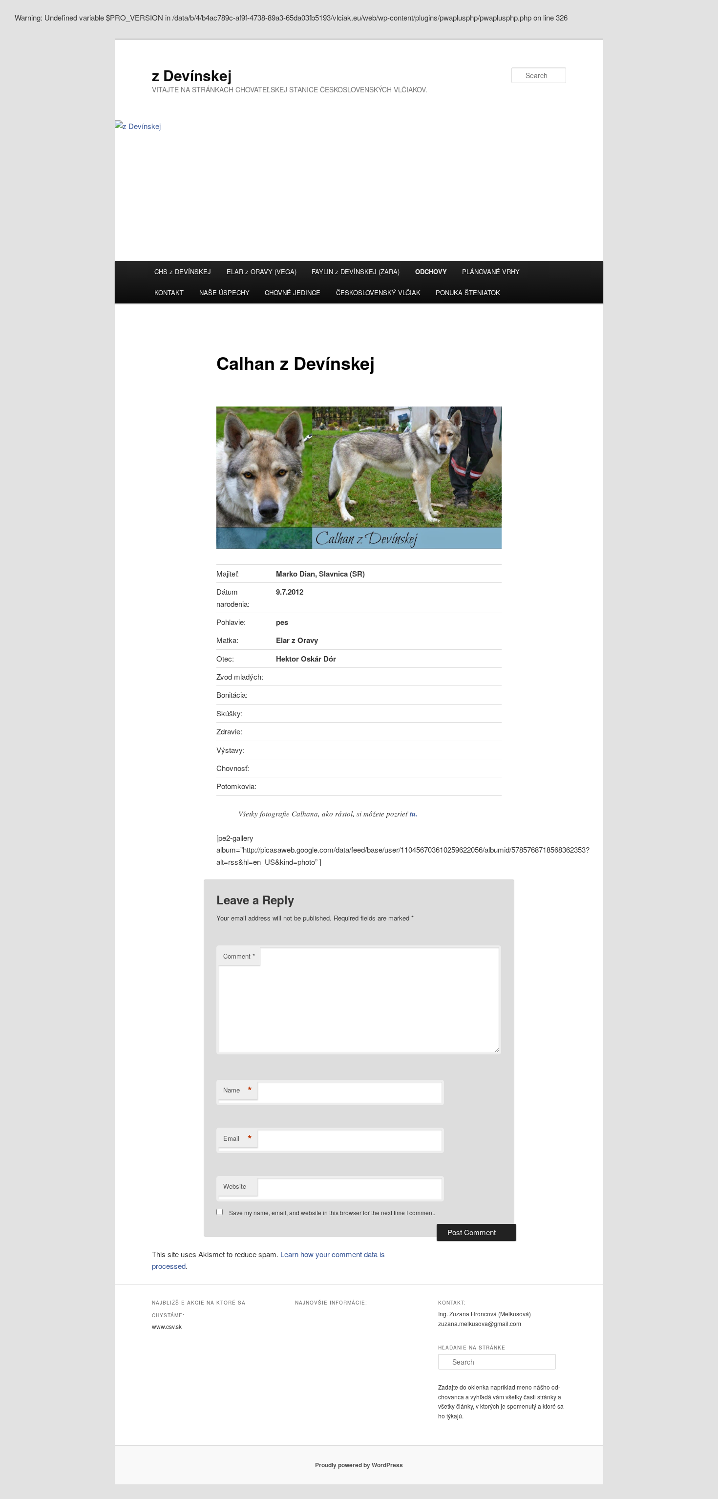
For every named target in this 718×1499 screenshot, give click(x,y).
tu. (414, 814)
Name (237, 1090)
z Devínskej (192, 75)
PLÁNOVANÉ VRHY (491, 271)
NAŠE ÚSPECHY (224, 292)
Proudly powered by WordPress (359, 1464)
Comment (239, 956)
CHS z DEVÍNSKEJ (182, 271)
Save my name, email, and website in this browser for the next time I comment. (332, 1212)
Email (237, 1138)
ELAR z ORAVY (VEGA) (261, 271)
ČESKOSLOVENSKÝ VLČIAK (378, 292)
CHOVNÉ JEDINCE (292, 292)
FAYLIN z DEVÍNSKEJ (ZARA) (356, 271)
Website (234, 1186)
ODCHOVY (431, 271)
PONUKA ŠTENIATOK (468, 292)
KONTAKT (169, 292)
